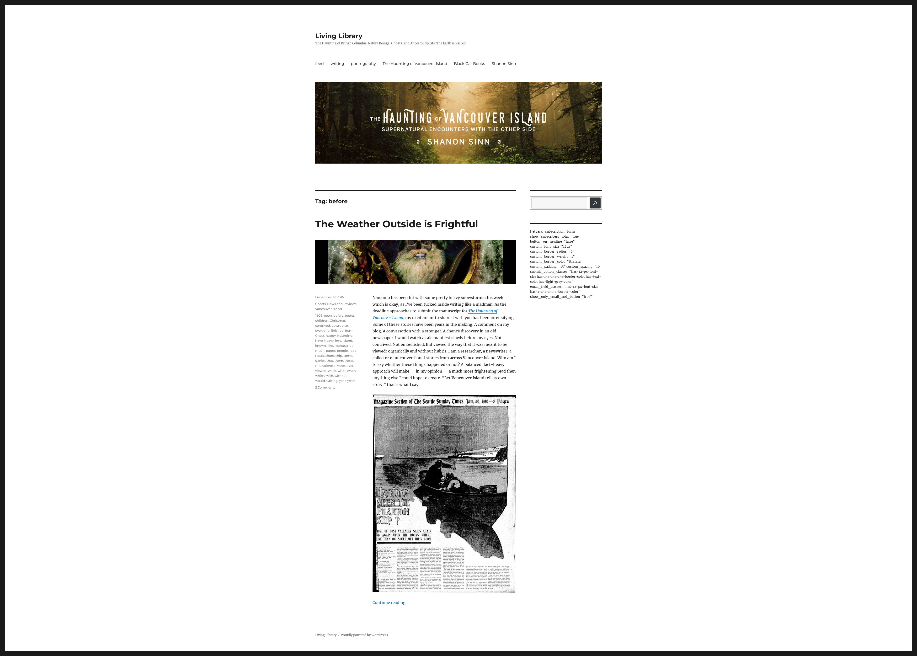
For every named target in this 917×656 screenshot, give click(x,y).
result (319, 355)
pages (331, 350)
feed (319, 63)
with (329, 376)
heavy (329, 340)
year (342, 381)
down (335, 325)
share (329, 355)
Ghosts (320, 304)
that (330, 361)
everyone (322, 330)
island (347, 340)
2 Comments (325, 387)
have (319, 340)
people (342, 350)
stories (320, 361)
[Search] (595, 202)
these (349, 361)
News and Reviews (341, 304)
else (345, 325)
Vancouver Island (328, 309)
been (328, 315)
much (320, 350)
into (338, 340)
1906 (318, 315)
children (321, 320)
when (351, 371)
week (332, 371)
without (341, 376)
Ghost (319, 335)
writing (337, 63)
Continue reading (389, 602)
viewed (320, 371)
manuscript (344, 345)
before (338, 315)
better (349, 315)
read (353, 350)
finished (337, 330)
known (320, 345)
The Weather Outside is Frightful (396, 224)
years (351, 381)
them (339, 361)
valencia (329, 366)
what (342, 371)
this (318, 366)
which (320, 376)
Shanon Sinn (504, 63)
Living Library (339, 36)
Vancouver (345, 366)
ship (339, 355)
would (320, 381)
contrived (322, 325)
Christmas (338, 320)
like (330, 345)
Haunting (344, 335)
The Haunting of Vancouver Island (415, 63)
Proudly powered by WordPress (364, 635)
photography (363, 63)
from (348, 330)
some (348, 355)
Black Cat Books (469, 63)
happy (331, 335)
